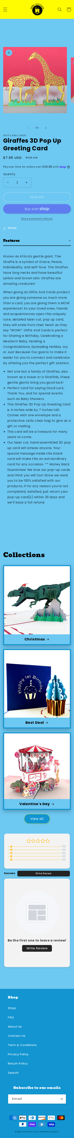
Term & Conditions (22, 1045)
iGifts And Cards (30, 1132)
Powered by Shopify (49, 1132)
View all (37, 819)
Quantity (9, 174)
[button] (5, 9)
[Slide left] (28, 128)
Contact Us (16, 1036)
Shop (12, 1008)
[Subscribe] (61, 1099)
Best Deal (34, 722)
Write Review (44, 873)
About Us (15, 1027)
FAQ (11, 1017)
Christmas (34, 639)
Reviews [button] (9, 873)
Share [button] (12, 228)
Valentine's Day (34, 804)
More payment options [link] (37, 218)
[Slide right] (46, 128)
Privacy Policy (18, 1054)
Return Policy (18, 1063)
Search (13, 1073)
